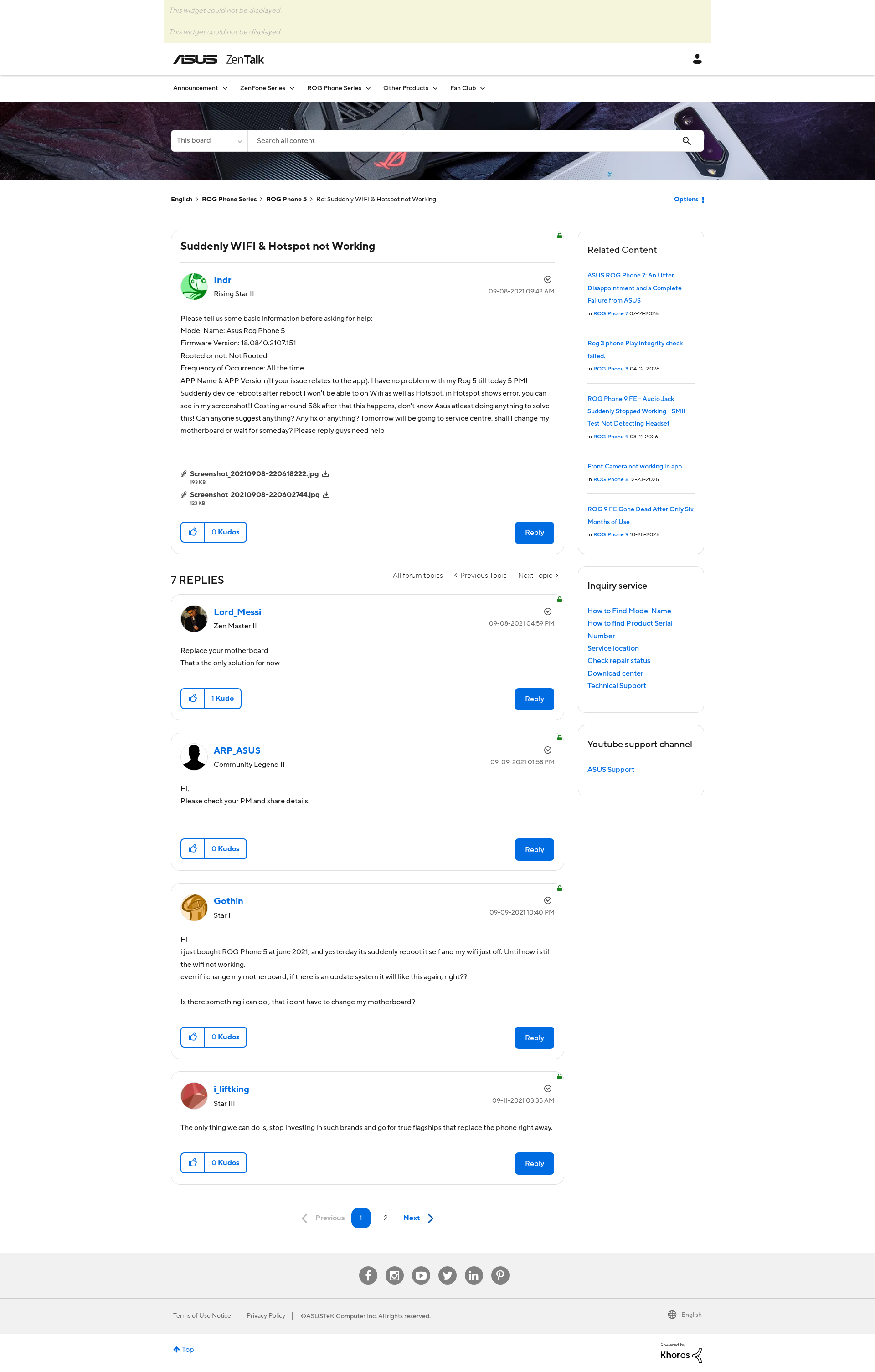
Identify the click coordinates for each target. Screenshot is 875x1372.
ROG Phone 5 (286, 199)
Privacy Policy (266, 1316)
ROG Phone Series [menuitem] (334, 88)
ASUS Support (610, 769)
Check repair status (618, 660)
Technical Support (616, 685)
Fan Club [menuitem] (463, 88)
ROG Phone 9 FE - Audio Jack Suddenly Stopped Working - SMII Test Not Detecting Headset (636, 411)
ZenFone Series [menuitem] (262, 88)
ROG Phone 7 (610, 313)
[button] (193, 532)
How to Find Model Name (629, 611)
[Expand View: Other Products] (435, 88)
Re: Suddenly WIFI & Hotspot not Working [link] (376, 199)
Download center (615, 673)
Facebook (368, 1266)
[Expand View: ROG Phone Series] (368, 88)
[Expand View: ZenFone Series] (292, 88)
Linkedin (474, 1266)
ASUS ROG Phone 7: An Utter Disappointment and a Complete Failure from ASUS (634, 288)
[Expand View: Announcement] (225, 88)
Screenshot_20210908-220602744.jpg (255, 494)
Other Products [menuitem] (405, 88)
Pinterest (500, 1266)
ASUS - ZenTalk (218, 59)
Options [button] (686, 199)
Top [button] (188, 1349)
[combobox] (475, 141)
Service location (613, 648)
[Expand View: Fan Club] (482, 88)
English (181, 199)
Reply (534, 532)
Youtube (421, 1266)
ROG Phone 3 (610, 368)
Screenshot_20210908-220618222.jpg (254, 473)
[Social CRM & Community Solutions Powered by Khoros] (681, 1352)
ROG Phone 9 (610, 436)
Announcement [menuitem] (195, 88)
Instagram (394, 1266)
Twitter (447, 1266)
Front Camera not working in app (634, 466)
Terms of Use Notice (202, 1316)
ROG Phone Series (229, 199)
